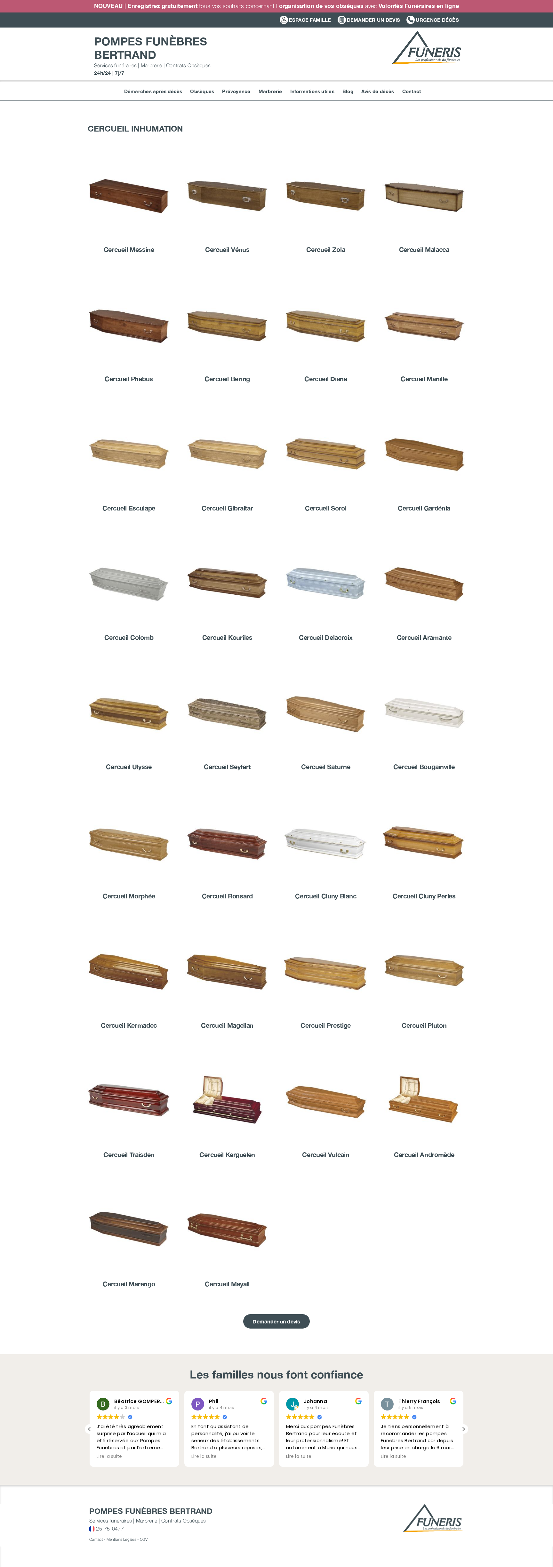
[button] (463, 1429)
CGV (144, 1539)
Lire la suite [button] (109, 1456)
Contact (96, 1539)
